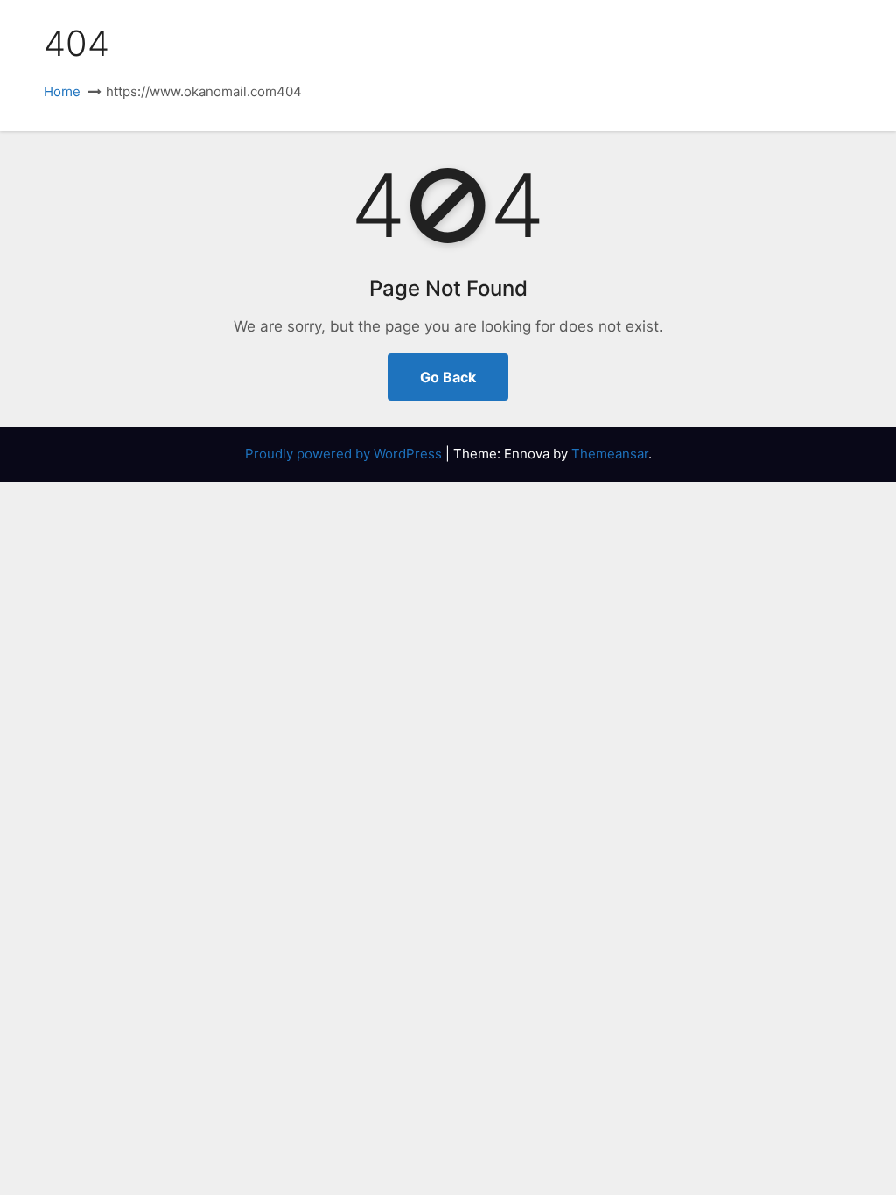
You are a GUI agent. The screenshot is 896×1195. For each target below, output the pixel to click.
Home (62, 91)
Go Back (448, 377)
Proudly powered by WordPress (345, 453)
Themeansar (609, 453)
